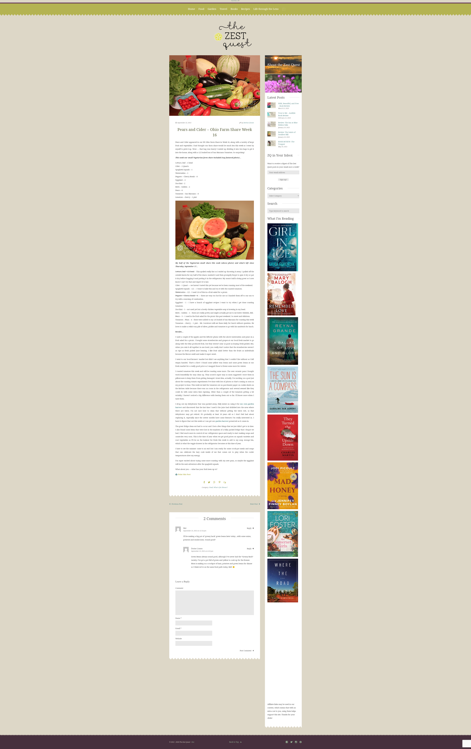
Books (234, 9)
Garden (212, 9)
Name (178, 618)
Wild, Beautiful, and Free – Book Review (288, 104)
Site (192, 742)
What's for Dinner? (221, 487)
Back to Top (234, 742)
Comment (179, 588)
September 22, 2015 (184, 123)
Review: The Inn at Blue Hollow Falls (287, 123)
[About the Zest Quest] (283, 73)
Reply (249, 528)
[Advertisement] (283, 655)
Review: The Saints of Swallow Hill (286, 133)
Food (201, 9)
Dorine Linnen (248, 123)
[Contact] (283, 92)
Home (191, 9)
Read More (234, 0)
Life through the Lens (266, 9)
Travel (223, 9)
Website (178, 638)
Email (178, 628)
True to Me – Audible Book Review (286, 114)
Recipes (245, 9)
